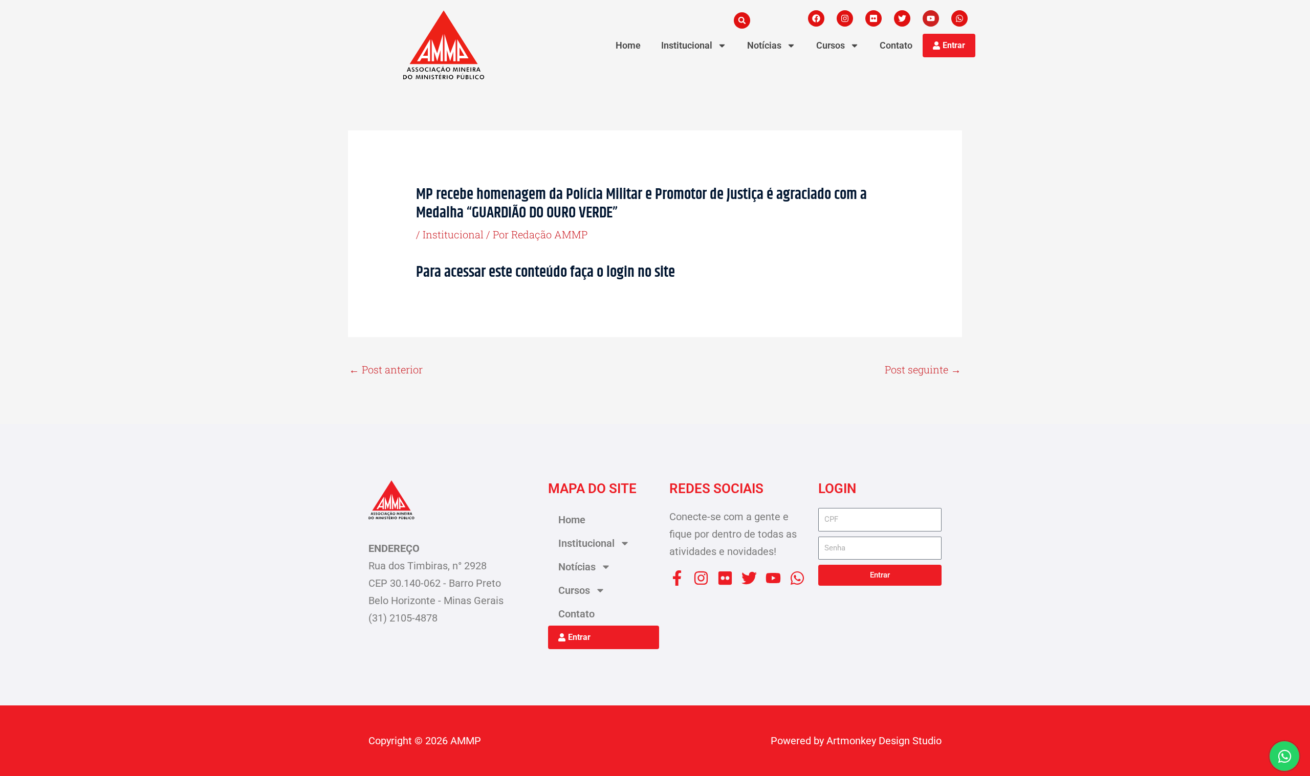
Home (628, 45)
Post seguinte (923, 369)
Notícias (764, 45)
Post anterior (386, 369)
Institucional (686, 45)
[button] (742, 20)
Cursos (830, 45)
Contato (896, 45)
